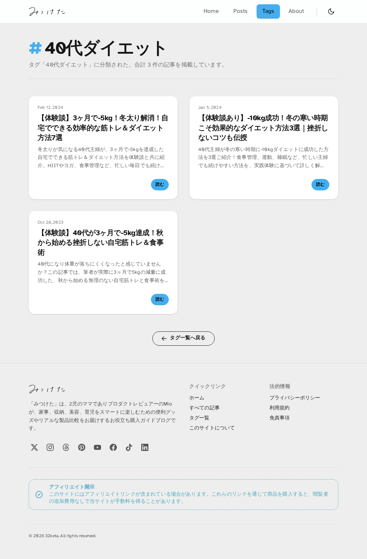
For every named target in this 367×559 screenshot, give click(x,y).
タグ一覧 (199, 418)
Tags (268, 11)
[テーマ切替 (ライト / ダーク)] (331, 11)
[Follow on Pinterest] (81, 447)
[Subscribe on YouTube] (97, 447)
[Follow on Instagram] (50, 447)
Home (211, 11)
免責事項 (280, 418)
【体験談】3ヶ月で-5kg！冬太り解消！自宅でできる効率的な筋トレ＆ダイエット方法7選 (103, 128)
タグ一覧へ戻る (187, 338)
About (296, 11)
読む (160, 184)
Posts (240, 11)
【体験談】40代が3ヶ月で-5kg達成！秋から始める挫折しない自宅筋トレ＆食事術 (100, 243)
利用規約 (280, 408)
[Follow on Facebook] (113, 447)
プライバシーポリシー (295, 398)
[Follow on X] (34, 447)
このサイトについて (212, 428)
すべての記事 (204, 408)
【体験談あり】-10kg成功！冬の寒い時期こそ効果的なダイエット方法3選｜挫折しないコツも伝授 (263, 128)
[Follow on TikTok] (129, 447)
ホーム (196, 398)
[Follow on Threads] (66, 447)
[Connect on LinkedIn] (145, 447)
